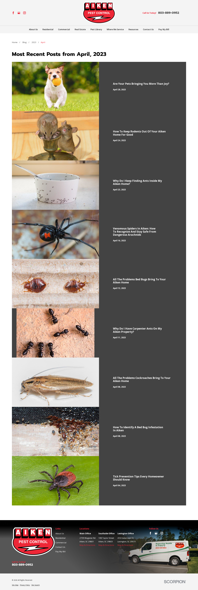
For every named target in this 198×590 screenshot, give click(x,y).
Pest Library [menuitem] (96, 29)
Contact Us (60, 547)
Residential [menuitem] (47, 29)
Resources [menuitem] (133, 29)
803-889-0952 (168, 12)
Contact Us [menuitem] (148, 29)
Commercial (60, 542)
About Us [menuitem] (33, 29)
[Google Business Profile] (19, 12)
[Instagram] (24, 12)
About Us (59, 533)
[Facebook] (13, 12)
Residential (60, 538)
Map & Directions (87, 545)
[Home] (99, 13)
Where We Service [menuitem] (115, 29)
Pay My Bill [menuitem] (163, 29)
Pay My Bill (60, 551)
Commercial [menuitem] (64, 29)
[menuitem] (15, 585)
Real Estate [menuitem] (80, 29)
